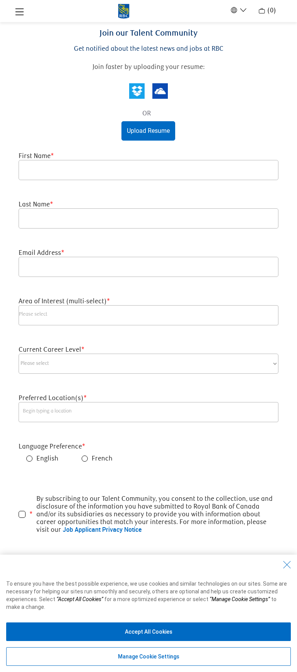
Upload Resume (148, 130)
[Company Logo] (123, 10)
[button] (137, 91)
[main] (148, 309)
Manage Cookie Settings (148, 656)
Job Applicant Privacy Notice (102, 529)
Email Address (41, 253)
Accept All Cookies (148, 632)
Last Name (36, 204)
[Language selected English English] (237, 10)
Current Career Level (51, 350)
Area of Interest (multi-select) (64, 301)
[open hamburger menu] (19, 11)
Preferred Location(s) (53, 398)
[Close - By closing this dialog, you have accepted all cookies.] (287, 565)
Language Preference (52, 446)
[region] (148, 613)
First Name (36, 156)
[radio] (29, 458)
